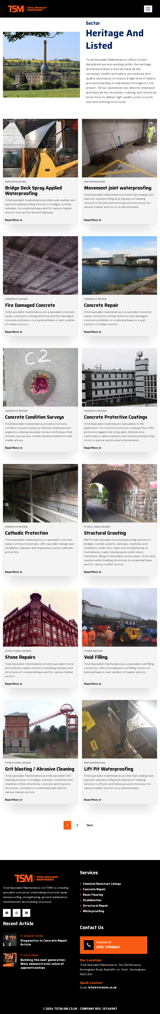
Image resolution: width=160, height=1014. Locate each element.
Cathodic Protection (26, 533)
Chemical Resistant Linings (102, 884)
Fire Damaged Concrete (30, 305)
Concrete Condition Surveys (34, 417)
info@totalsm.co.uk (102, 987)
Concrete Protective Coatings (115, 417)
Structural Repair (97, 527)
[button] (148, 8)
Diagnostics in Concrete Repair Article (43, 942)
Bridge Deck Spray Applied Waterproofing (33, 190)
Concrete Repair (16, 299)
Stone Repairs (20, 657)
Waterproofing (15, 181)
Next (90, 825)
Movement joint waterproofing (117, 188)
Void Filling (96, 657)
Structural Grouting (105, 533)
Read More (12, 220)
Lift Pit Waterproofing (108, 769)
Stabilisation (93, 651)
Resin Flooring (93, 895)
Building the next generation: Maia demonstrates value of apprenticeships (43, 964)
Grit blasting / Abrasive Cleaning (39, 769)
